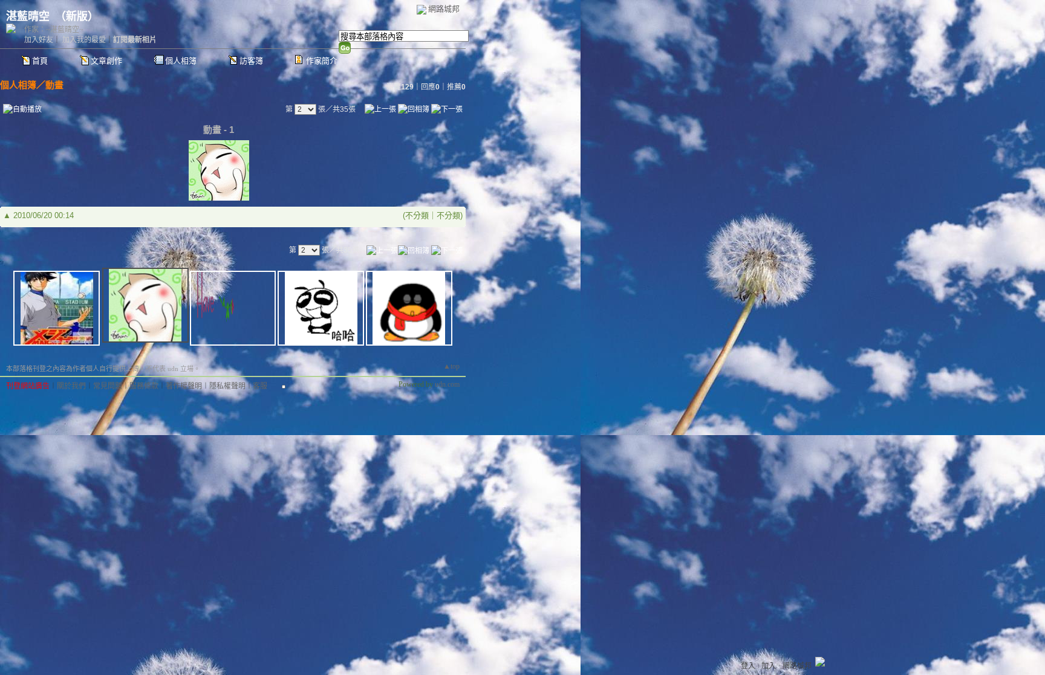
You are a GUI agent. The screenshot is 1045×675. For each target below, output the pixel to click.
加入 (768, 666)
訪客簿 (251, 60)
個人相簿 (181, 60)
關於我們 (71, 386)
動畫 (54, 85)
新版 (77, 16)
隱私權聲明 (227, 386)
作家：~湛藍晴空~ (53, 29)
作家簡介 (321, 60)
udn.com (447, 384)
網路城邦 (444, 8)
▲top (451, 366)
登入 (748, 666)
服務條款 (143, 386)
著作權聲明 (184, 386)
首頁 (40, 60)
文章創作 (106, 60)
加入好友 (38, 40)
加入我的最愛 (84, 40)
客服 (260, 386)
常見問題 (107, 386)
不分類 (417, 215)
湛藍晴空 (28, 16)
